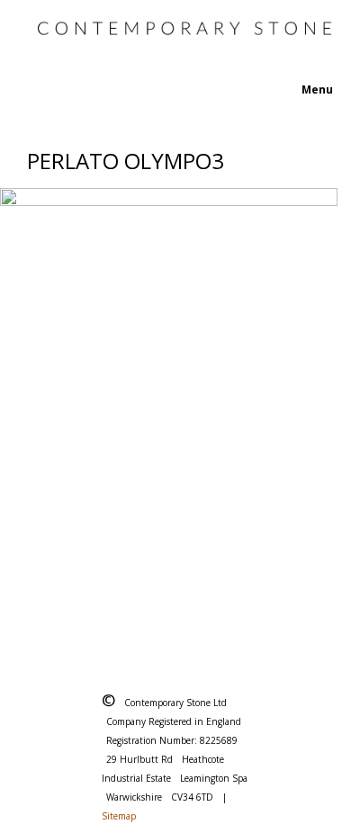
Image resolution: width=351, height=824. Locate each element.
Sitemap (119, 816)
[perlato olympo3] (175, 413)
